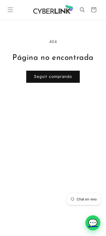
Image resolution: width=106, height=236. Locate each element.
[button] (10, 9)
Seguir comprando (53, 76)
